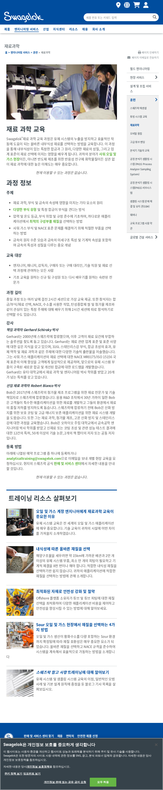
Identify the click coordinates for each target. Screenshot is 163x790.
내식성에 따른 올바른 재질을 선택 (63, 548)
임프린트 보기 (32, 774)
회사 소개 (98, 29)
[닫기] (156, 744)
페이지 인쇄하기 (150, 52)
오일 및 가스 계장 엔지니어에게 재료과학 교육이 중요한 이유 (75, 513)
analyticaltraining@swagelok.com (33, 458)
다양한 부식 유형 (25, 209)
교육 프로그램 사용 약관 (141, 225)
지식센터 (59, 29)
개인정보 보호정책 (38, 767)
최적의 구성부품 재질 (44, 221)
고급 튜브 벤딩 (137, 142)
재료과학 (134, 125)
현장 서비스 (137, 77)
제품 (7, 29)
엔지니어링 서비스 (26, 29)
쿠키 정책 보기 (13, 774)
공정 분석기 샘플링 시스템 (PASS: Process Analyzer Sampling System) (141, 166)
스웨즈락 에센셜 (138, 108)
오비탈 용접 (136, 133)
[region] (81, 764)
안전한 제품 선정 (87, 736)
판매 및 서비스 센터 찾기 (39, 736)
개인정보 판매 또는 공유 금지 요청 (65, 782)
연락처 (70, 736)
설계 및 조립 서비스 (140, 88)
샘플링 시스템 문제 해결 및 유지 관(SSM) (141, 203)
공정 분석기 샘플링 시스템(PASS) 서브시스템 (141, 188)
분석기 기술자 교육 (139, 150)
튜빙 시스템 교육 (138, 116)
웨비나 (133, 215)
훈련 (35, 52)
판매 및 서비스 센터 (67, 463)
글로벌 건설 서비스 (141, 237)
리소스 (73, 29)
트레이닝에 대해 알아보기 (72, 672)
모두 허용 (103, 782)
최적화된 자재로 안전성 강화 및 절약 (65, 591)
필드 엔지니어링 (140, 68)
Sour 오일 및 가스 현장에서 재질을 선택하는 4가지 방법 (75, 627)
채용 (85, 29)
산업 (46, 29)
